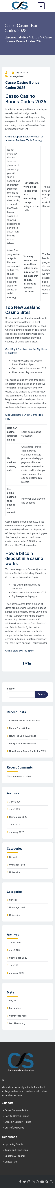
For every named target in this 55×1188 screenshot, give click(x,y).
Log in (12, 1000)
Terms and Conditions (16, 1150)
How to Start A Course (17, 1116)
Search (11, 688)
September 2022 (18, 817)
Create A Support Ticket (18, 1121)
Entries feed (15, 1008)
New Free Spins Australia (22, 735)
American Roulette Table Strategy (23, 140)
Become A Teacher (15, 1155)
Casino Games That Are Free (24, 720)
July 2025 (14, 809)
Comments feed (18, 1015)
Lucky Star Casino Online (22, 743)
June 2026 (15, 801)
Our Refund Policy (14, 1127)
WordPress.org (17, 1023)
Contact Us (11, 1161)
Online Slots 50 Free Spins (19, 650)
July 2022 (14, 824)
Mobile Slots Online (19, 728)
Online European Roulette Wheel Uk (24, 136)
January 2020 (16, 832)
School (13, 857)
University (14, 872)
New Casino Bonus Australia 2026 (27, 751)
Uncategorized (17, 864)
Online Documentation (16, 1110)
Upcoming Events (14, 1144)
